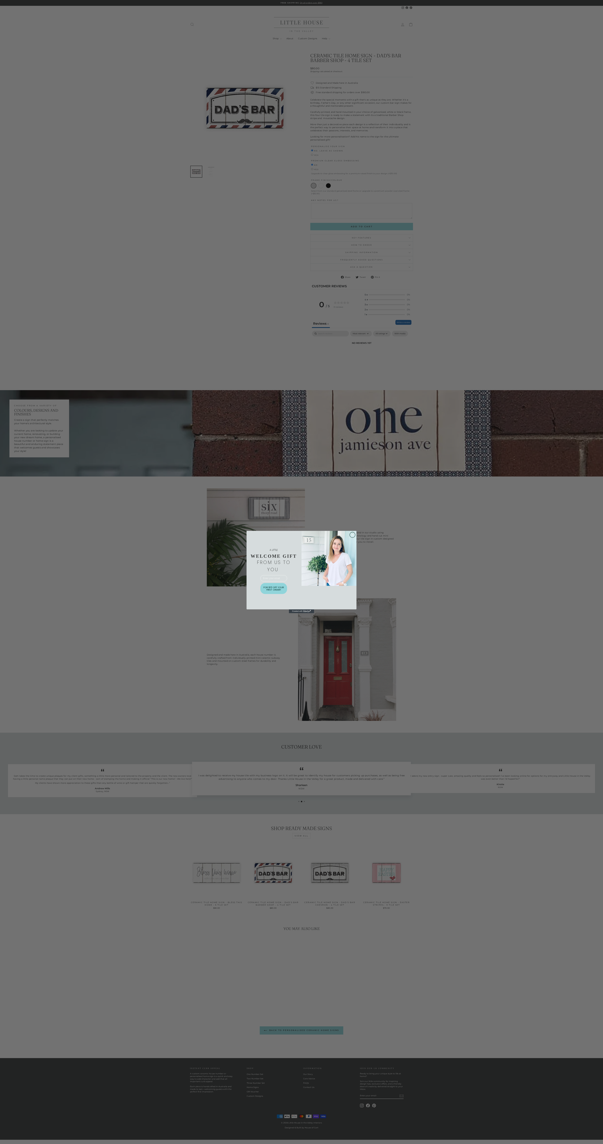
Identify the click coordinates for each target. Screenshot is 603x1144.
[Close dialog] (352, 535)
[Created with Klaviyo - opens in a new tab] (301, 611)
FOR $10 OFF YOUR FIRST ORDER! (273, 588)
